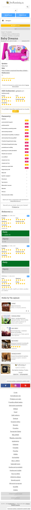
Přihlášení (22, 15)
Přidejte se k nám (15, 399)
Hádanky (15, 444)
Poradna (15, 428)
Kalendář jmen (15, 464)
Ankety (15, 490)
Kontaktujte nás (15, 396)
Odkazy (15, 409)
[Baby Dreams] (15, 52)
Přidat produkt (16, 25)
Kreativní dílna (15, 422)
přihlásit (15, 111)
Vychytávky (15, 457)
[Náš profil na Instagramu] (15, 385)
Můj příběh (15, 435)
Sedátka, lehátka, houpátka (11, 36)
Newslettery (15, 498)
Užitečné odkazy (15, 477)
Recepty (15, 425)
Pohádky (15, 448)
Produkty (9, 32)
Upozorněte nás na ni (15, 201)
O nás (15, 392)
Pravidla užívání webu (15, 402)
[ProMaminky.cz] (15, 3)
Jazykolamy (15, 441)
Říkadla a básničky (15, 438)
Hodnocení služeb (15, 470)
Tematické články (15, 431)
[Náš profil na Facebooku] (5, 385)
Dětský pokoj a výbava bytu (11, 34)
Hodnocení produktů (15, 467)
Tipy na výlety (15, 474)
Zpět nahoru (15, 415)
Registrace (8, 15)
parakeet (4, 215)
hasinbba (4, 246)
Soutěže (15, 487)
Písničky (15, 451)
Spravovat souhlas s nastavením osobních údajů (18, 508)
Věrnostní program (15, 483)
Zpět (15, 28)
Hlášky (15, 454)
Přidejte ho (15, 207)
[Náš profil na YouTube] (25, 385)
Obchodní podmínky (15, 405)
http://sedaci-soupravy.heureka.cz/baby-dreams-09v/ (15, 70)
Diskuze (15, 418)
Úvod (3, 32)
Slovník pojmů (15, 480)
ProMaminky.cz (12, 503)
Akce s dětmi (15, 461)
